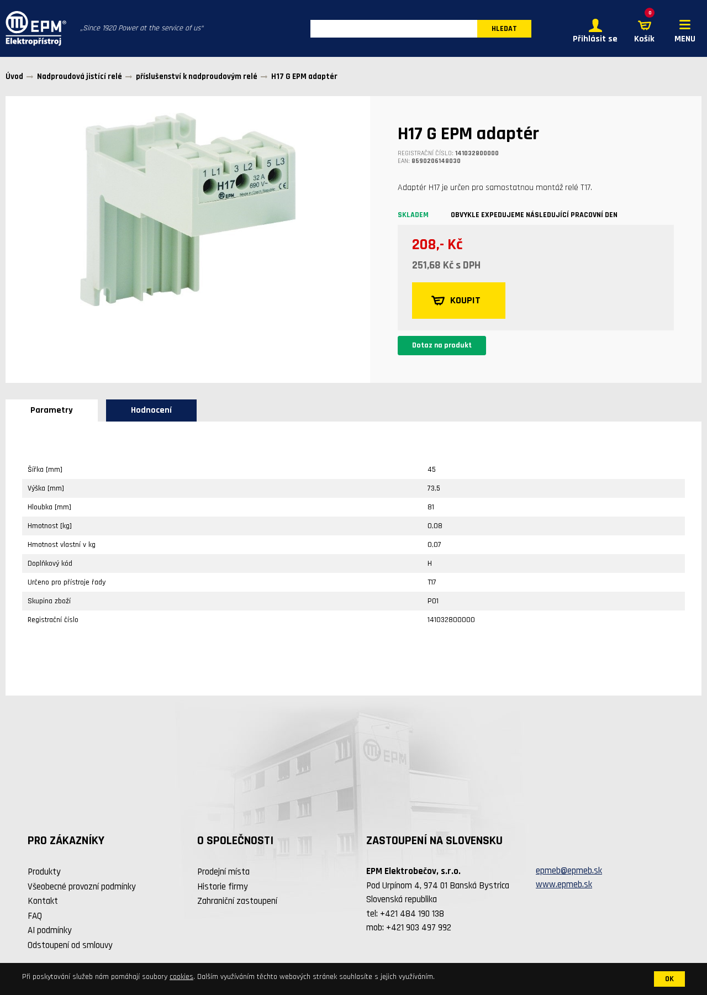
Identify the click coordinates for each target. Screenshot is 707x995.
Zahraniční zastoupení (237, 901)
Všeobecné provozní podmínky (82, 887)
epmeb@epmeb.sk (569, 871)
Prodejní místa (223, 872)
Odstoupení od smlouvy (70, 945)
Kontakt (43, 901)
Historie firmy (222, 887)
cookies (181, 977)
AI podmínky (50, 930)
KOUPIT (465, 300)
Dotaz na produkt (442, 345)
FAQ (35, 916)
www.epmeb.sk (564, 884)
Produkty (44, 872)
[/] (33, 28)
